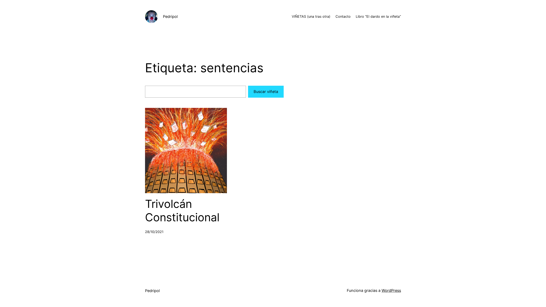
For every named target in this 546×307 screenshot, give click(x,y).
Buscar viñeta (266, 91)
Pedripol (170, 16)
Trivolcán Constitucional (182, 210)
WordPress (391, 290)
